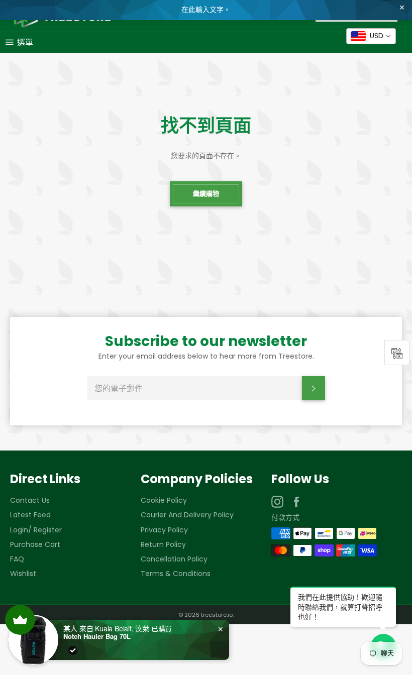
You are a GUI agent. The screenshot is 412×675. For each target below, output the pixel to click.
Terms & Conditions (176, 574)
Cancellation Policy (174, 559)
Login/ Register (36, 530)
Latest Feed (30, 515)
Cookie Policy (164, 500)
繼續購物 (206, 193)
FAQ (17, 559)
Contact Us (30, 500)
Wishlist (23, 574)
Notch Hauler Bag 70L (97, 636)
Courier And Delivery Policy (187, 515)
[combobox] (371, 36)
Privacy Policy (164, 530)
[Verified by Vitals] (72, 650)
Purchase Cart (35, 544)
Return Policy (163, 544)
